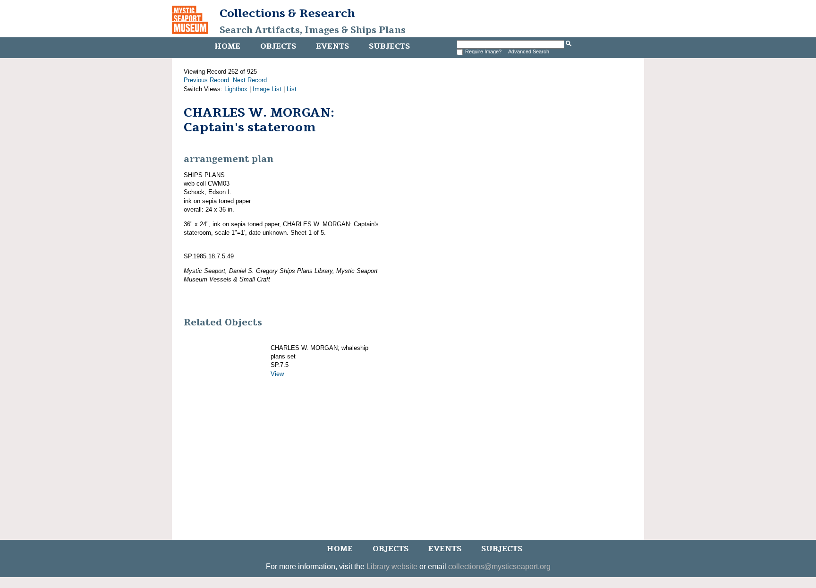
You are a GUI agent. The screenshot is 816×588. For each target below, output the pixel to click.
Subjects (389, 46)
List (292, 89)
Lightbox (235, 89)
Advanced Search (528, 51)
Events (332, 46)
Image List (267, 89)
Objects (278, 46)
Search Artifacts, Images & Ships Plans (313, 30)
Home (227, 46)
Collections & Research (287, 13)
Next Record (250, 80)
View (277, 373)
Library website (391, 566)
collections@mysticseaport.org (499, 566)
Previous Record (206, 80)
